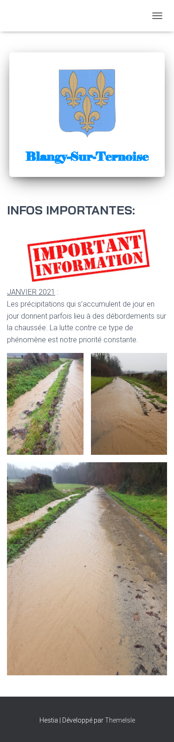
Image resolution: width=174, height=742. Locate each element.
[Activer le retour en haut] (156, 723)
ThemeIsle (120, 720)
